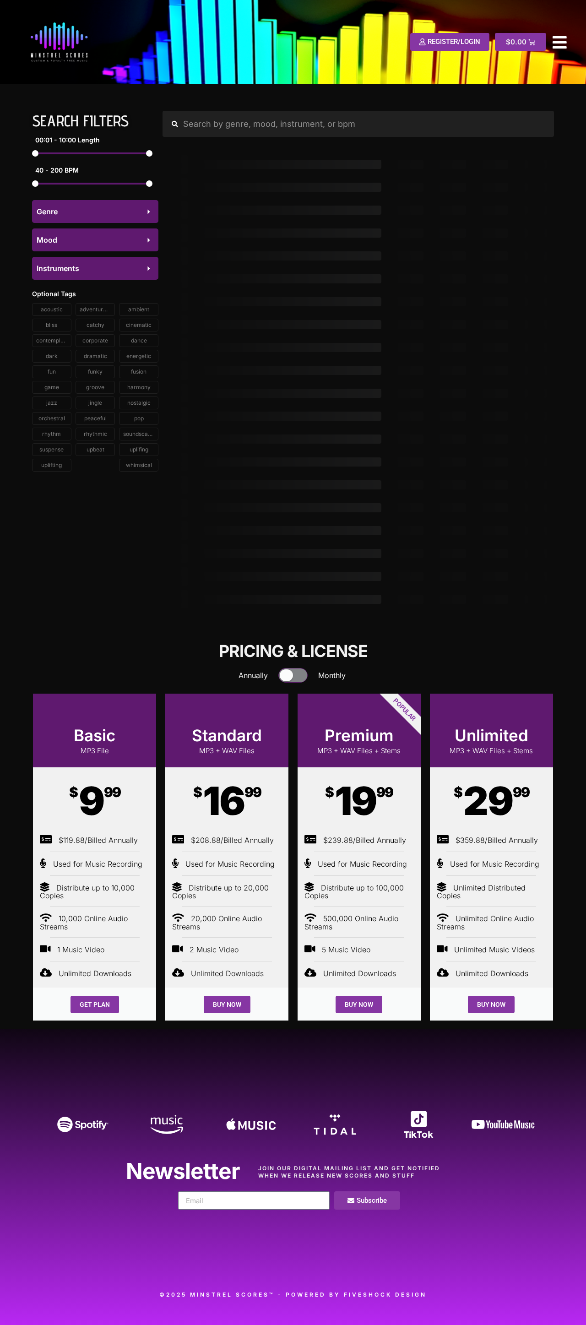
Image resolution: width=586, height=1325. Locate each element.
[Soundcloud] (163, 1262)
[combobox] (95, 211)
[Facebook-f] (215, 1262)
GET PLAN (95, 1004)
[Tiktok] (423, 1262)
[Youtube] (371, 1262)
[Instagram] (319, 1262)
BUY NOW (227, 1004)
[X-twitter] (267, 1262)
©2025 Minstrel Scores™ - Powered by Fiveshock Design (293, 1294)
